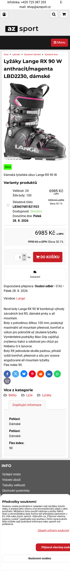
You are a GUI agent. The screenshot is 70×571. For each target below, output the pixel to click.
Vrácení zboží (11, 480)
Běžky (13, 395)
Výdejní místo (11, 474)
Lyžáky (47, 395)
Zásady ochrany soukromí (53, 530)
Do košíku (49, 257)
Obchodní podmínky (16, 490)
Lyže (29, 395)
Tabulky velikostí (13, 485)
